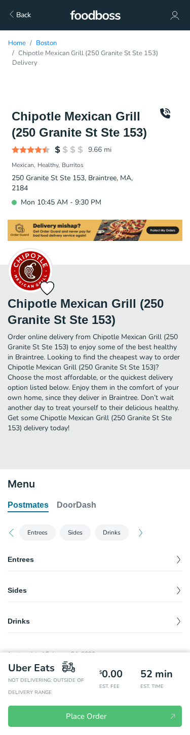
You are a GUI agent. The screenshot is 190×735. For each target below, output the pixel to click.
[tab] (28, 505)
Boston (46, 43)
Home (17, 43)
